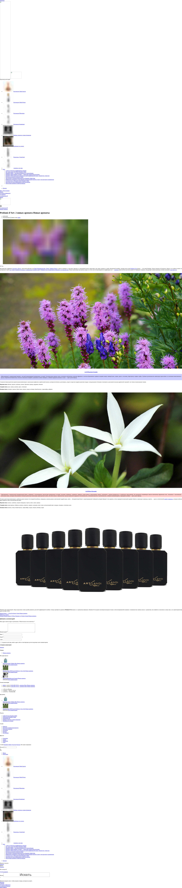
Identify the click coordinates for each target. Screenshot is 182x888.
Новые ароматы (4, 209)
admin (4, 685)
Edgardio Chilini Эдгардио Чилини (12, 744)
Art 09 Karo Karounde (91, 491)
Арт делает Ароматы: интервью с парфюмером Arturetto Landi (25, 269)
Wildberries (5, 741)
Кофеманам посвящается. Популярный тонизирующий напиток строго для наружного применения (30, 179)
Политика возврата (7, 729)
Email (1, 637)
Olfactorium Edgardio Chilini (9, 717)
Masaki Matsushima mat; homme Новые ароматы (14, 678)
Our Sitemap (6, 733)
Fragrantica (5, 738)
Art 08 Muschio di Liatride (91, 372)
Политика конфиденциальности (10, 727)
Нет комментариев (12, 664)
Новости (5, 726)
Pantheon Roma (53, 268)
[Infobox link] (1, 206)
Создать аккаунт (4, 871)
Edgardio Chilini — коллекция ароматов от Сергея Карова (19, 173)
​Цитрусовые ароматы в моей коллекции (15, 183)
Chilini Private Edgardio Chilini (10, 715)
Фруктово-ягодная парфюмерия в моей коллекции (18, 182)
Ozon (4, 742)
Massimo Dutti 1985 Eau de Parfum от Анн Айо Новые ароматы (18, 671)
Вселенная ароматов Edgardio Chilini (14, 177)
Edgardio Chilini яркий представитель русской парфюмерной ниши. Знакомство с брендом (27, 175)
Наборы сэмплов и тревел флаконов (11, 719)
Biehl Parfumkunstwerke (40, 268)
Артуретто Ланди (16, 268)
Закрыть (2, 647)
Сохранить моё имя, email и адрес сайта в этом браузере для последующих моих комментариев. (25, 642)
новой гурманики (168, 499)
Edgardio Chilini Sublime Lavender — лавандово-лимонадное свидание (23, 174)
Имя (1, 634)
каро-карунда (173, 269)
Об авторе (5, 730)
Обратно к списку (4, 614)
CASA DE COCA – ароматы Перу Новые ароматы (22, 685)
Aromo (4, 739)
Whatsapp (2, 0)
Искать (1, 747)
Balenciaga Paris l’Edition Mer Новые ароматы (14, 663)
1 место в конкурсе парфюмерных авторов (16, 170)
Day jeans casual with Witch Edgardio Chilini (16, 172)
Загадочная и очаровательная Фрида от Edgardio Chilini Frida (20, 178)
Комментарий (4, 632)
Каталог (5, 731)
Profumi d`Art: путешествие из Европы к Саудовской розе (55, 269)
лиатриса (116, 269)
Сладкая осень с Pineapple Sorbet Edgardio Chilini (17, 180)
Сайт (1, 639)
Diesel (47, 268)
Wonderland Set (6, 718)
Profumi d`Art (133, 268)
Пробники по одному (8, 721)
